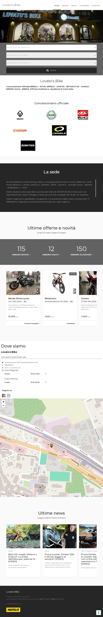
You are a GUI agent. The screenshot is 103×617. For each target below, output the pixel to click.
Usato (74, 6)
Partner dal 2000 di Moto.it (18, 597)
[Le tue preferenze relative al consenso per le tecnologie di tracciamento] (98, 612)
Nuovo (65, 6)
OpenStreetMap (94, 496)
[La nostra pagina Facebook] (3, 395)
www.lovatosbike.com (13, 368)
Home (56, 6)
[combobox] (51, 47)
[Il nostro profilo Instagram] (8, 395)
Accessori (84, 6)
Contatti (96, 6)
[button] (3, 402)
